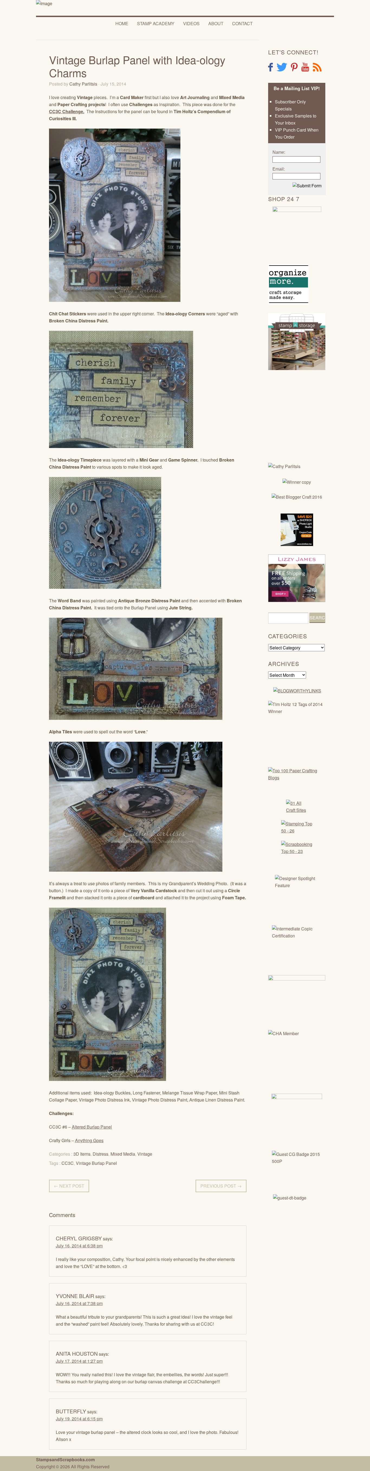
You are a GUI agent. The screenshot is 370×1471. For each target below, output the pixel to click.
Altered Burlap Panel (92, 1127)
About (215, 23)
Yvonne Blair (75, 1295)
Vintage (144, 1154)
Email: (278, 169)
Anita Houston (77, 1353)
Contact (242, 23)
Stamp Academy (155, 23)
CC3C (67, 1163)
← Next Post (69, 1186)
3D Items (81, 1154)
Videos (191, 23)
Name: (278, 152)
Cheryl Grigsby (79, 1238)
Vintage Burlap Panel (96, 1163)
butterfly (71, 1411)
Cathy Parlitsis (83, 84)
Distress (100, 1154)
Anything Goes (89, 1140)
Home (121, 23)
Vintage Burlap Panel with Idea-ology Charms (137, 66)
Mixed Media (123, 1154)
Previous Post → (221, 1186)
